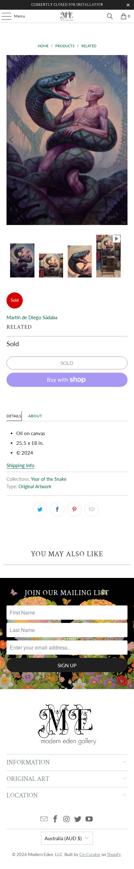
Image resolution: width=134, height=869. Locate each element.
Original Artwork (35, 486)
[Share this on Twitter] (40, 509)
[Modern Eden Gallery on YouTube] (89, 819)
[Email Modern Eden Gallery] (44, 819)
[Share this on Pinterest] (74, 509)
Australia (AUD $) (63, 838)
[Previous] (11, 140)
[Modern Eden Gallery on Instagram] (67, 819)
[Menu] (3, 16)
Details (14, 415)
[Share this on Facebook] (57, 509)
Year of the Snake (48, 479)
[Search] (110, 16)
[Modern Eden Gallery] (67, 16)
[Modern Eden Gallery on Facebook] (55, 819)
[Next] (122, 140)
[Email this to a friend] (92, 509)
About (35, 415)
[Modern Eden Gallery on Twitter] (78, 819)
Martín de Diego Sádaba (32, 317)
